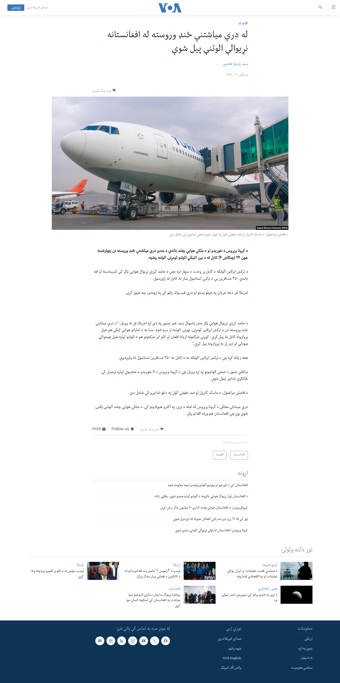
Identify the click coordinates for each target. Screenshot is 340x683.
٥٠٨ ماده (306, 658)
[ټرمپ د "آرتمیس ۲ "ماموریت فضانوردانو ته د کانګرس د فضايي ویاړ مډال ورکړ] (200, 571)
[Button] (104, 90)
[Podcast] (110, 640)
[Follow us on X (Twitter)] (154, 640)
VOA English (232, 658)
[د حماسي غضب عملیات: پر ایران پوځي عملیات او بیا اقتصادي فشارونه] (296, 571)
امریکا (176, 565)
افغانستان (174, 589)
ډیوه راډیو (234, 649)
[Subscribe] (99, 640)
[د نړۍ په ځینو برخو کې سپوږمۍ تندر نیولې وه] (296, 595)
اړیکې (308, 639)
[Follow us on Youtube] (143, 640)
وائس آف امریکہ (231, 668)
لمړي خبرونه (270, 565)
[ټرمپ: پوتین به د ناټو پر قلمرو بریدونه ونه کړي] (103, 571)
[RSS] (121, 640)
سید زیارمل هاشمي (235, 64)
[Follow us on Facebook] (165, 640)
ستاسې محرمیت (301, 668)
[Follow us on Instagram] (132, 640)
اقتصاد (243, 23)
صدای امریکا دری (37, 8)
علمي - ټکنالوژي (267, 589)
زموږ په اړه (305, 649)
